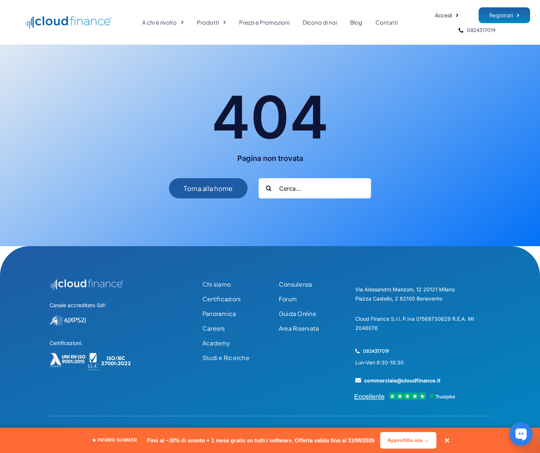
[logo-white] (86, 282)
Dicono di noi (320, 22)
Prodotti (209, 22)
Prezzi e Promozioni (264, 22)
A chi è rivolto (160, 22)
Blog (356, 22)
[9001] (68, 355)
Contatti (386, 22)
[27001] (109, 355)
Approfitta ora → (408, 440)
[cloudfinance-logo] (68, 18)
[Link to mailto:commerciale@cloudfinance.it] (358, 380)
